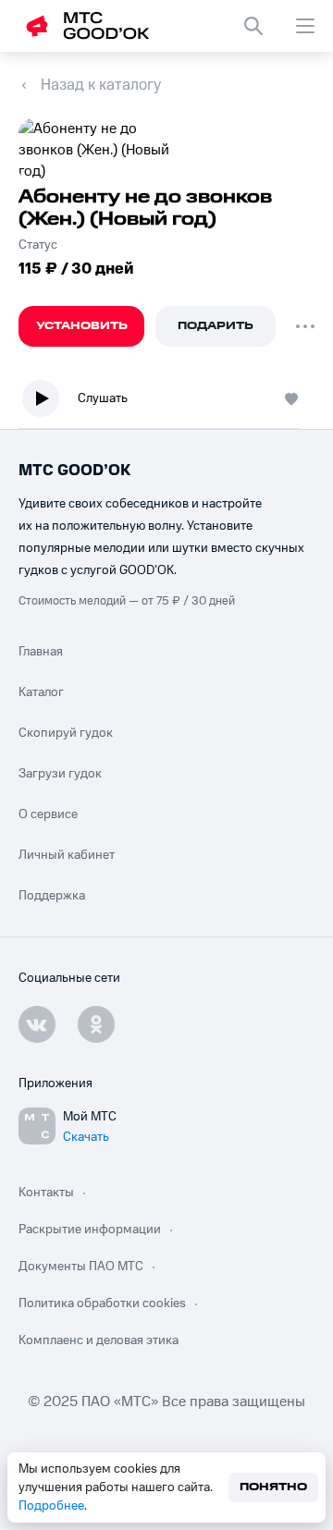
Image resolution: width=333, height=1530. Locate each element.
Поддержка (51, 895)
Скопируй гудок (65, 733)
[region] (166, 402)
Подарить (215, 326)
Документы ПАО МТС (80, 1266)
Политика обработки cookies (102, 1303)
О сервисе (48, 814)
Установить (82, 326)
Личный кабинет (66, 855)
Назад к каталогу (101, 85)
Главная (40, 651)
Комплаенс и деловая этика (98, 1340)
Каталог (41, 692)
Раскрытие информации (89, 1229)
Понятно (273, 1487)
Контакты (46, 1192)
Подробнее (51, 1506)
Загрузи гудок (60, 773)
